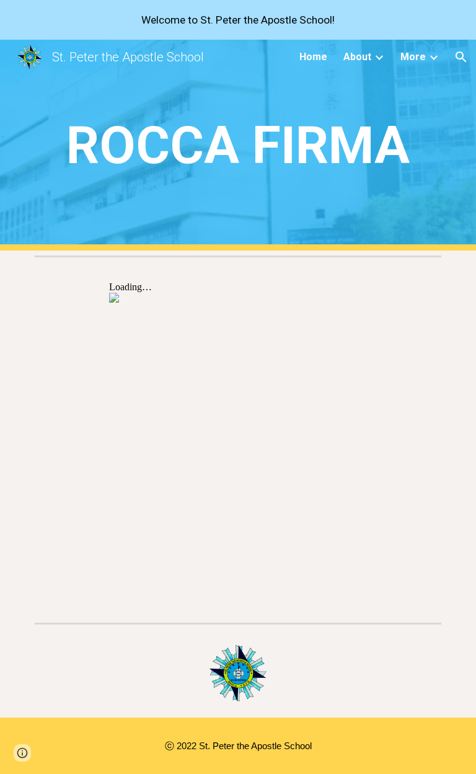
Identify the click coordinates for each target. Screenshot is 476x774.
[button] (461, 57)
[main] (238, 145)
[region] (238, 20)
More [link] (413, 57)
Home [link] (313, 57)
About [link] (357, 57)
